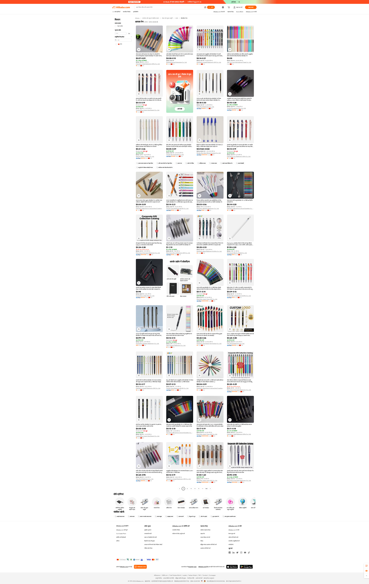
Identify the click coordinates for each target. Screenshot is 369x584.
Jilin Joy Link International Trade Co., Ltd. (239, 62)
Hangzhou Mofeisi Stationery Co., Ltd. (208, 208)
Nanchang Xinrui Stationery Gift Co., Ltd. (178, 253)
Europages (212, 575)
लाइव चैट (202, 533)
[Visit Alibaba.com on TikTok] (249, 552)
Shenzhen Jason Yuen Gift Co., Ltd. (207, 299)
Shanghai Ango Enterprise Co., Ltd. (176, 62)
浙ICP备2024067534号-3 (233, 581)
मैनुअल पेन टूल (192, 516)
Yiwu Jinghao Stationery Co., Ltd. (176, 345)
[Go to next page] (210, 488)
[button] (205, 7)
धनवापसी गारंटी (148, 533)
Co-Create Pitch (121, 533)
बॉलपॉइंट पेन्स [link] (184, 18)
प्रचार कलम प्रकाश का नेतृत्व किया (145, 163)
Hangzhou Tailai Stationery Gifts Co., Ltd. (148, 64)
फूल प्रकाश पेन (216, 516)
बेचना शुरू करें (232, 533)
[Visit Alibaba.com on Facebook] (230, 552)
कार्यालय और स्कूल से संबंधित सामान (150, 18)
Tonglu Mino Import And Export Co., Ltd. (147, 110)
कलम (176, 18)
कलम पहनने (181, 516)
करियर (117, 541)
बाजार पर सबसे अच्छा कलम (145, 516)
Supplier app (192, 566)
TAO (199, 575)
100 (206, 488)
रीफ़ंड (201, 541)
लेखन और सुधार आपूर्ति (167, 18)
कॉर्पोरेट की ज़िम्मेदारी (121, 537)
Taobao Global (192, 575)
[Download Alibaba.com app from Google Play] (246, 567)
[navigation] (123, 253)
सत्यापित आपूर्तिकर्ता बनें (234, 541)
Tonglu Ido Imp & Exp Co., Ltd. (175, 154)
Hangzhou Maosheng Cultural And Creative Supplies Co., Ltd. (149, 208)
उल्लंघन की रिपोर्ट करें (205, 548)
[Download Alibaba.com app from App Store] (232, 567)
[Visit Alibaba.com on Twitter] (237, 552)
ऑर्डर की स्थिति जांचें (233, 537)
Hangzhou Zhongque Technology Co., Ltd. (209, 343)
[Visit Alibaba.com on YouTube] (245, 552)
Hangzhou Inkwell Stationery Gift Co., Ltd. (209, 62)
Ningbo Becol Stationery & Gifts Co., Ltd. (239, 295)
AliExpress (157, 575)
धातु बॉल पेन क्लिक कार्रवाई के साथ (145, 167)
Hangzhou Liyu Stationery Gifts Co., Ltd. (239, 156)
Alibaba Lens (124, 566)
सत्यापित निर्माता (176, 530)
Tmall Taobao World (175, 575)
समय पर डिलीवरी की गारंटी (150, 537)
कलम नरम (180, 163)
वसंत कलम (132, 516)
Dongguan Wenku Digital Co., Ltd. (237, 253)
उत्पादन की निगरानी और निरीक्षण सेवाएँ (153, 544)
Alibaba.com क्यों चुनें (122, 530)
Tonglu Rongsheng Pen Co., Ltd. (236, 108)
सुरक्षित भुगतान (147, 530)
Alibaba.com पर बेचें (234, 530)
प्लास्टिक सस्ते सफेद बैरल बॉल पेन (165, 167)
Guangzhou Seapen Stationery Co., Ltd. (147, 343)
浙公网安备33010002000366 (216, 581)
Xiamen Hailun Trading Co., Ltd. (145, 156)
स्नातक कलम (214, 163)
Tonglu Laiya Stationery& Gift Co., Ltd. (177, 208)
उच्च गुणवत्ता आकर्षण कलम (230, 516)
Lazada (184, 575)
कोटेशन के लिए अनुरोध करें (178, 533)
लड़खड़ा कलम (170, 516)
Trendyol (205, 575)
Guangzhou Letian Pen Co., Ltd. (145, 295)
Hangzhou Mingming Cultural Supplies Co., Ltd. (240, 208)
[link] (366, 565)
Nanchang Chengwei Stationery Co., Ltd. (148, 253)
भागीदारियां (231, 544)
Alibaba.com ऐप (203, 566)
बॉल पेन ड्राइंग (204, 516)
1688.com (165, 575)
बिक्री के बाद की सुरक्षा (149, 541)
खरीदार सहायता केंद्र (205, 530)
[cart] (229, 7)
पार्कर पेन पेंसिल (190, 163)
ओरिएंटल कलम (202, 163)
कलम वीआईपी (241, 163)
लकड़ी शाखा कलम (120, 516)
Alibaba (137, 18)
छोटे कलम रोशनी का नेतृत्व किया (165, 163)
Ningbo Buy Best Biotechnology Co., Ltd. (209, 153)
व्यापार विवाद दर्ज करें (205, 537)
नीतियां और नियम (148, 548)
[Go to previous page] (179, 488)
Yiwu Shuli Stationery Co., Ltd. (205, 106)
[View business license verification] (202, 581)
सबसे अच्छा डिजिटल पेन (227, 163)
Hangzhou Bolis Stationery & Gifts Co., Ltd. (209, 251)
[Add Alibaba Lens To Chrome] (140, 567)
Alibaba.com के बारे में (122, 526)
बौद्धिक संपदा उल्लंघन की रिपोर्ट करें (208, 544)
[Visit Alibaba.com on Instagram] (241, 552)
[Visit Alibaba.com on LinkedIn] (233, 552)
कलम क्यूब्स (159, 516)
